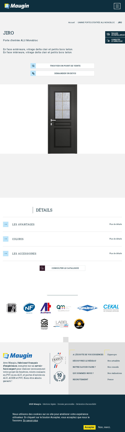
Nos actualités (113, 360)
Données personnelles (66, 404)
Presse (110, 379)
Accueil (71, 22)
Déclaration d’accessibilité (86, 404)
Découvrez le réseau (84, 360)
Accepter (89, 427)
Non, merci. (104, 427)
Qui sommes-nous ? (83, 373)
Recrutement (80, 379)
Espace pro (112, 354)
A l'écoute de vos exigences (88, 354)
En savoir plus (30, 420)
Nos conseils (113, 367)
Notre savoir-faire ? (84, 367)
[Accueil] (17, 6)
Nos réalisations (114, 373)
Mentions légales (49, 404)
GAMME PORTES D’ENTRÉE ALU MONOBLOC (96, 22)
